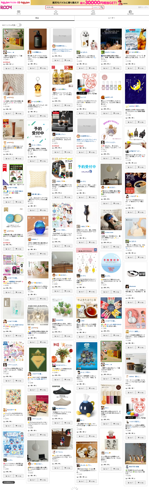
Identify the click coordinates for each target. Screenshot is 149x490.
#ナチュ (67, 51)
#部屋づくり (56, 49)
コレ (8, 68)
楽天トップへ (143, 7)
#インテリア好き (59, 51)
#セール (33, 379)
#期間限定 (12, 281)
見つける (55, 12)
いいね (19, 68)
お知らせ (93, 12)
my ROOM (130, 12)
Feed (18, 12)
